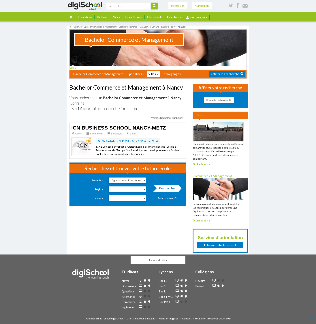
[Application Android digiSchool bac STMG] (186, 296)
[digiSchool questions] (140, 291)
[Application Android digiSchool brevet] (223, 285)
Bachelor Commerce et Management (98, 74)
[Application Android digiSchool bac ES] (186, 280)
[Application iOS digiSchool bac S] (182, 285)
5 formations (96, 133)
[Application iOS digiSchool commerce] (145, 301)
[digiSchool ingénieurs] (140, 307)
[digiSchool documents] (140, 286)
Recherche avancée (167, 198)
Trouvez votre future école (221, 244)
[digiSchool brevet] (214, 286)
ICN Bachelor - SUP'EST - (129, 141)
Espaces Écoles (158, 259)
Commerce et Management (212, 176)
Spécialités (135, 74)
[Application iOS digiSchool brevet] (219, 285)
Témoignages (171, 74)
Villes (116, 17)
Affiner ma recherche (225, 74)
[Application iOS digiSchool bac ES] (182, 280)
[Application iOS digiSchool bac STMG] (182, 296)
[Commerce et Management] (220, 188)
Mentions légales (168, 318)
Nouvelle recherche (217, 100)
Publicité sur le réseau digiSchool (104, 318)
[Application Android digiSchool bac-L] (186, 291)
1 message (116, 133)
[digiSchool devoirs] (214, 280)
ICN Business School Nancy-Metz (118, 128)
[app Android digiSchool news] (149, 280)
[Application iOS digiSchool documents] (145, 285)
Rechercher (167, 188)
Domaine (97, 180)
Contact (187, 318)
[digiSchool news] (140, 280)
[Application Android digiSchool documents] (149, 285)
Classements (154, 17)
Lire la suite (202, 164)
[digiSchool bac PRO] (177, 301)
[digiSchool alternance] (140, 296)
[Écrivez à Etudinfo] (245, 5)
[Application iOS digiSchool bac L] (182, 291)
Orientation (174, 17)
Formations (85, 17)
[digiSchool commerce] (140, 301)
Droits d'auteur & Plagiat (141, 318)
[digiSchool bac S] (177, 286)
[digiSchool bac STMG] (177, 296)
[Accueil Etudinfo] (70, 27)
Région (99, 189)
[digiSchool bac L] (177, 291)
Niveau (99, 198)
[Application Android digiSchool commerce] (149, 301)
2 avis (132, 133)
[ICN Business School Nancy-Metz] (81, 146)
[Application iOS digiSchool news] (145, 280)
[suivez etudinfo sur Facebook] (238, 5)
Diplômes (102, 17)
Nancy (78, 133)
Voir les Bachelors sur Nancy (167, 117)
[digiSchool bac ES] (177, 280)
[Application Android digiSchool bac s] (186, 285)
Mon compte (197, 17)
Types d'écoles (133, 17)
